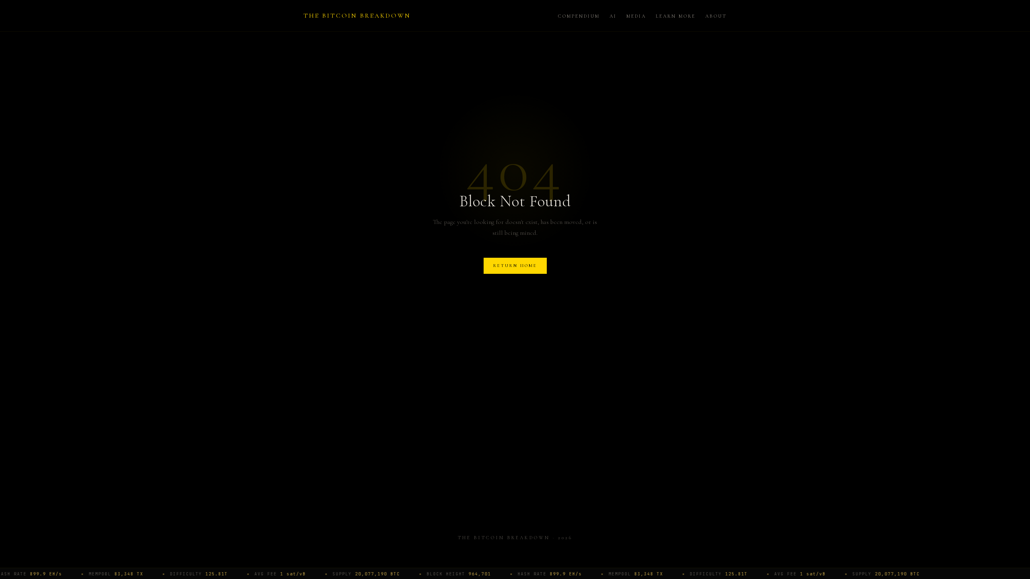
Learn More (676, 16)
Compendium (579, 16)
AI (613, 16)
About (716, 16)
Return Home (515, 265)
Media (636, 16)
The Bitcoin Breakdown (357, 16)
